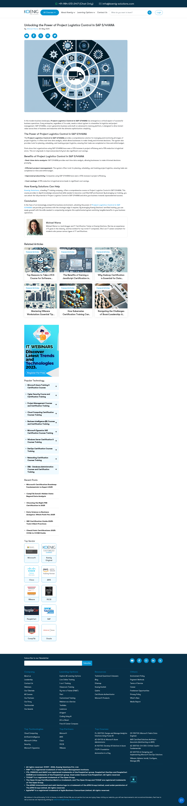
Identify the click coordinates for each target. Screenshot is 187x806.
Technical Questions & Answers (106, 676)
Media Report (135, 702)
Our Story (28, 702)
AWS (61, 737)
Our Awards (28, 709)
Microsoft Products (102, 698)
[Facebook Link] (33, 35)
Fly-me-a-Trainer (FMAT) (69, 691)
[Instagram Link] (40, 35)
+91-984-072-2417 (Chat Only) (76, 3)
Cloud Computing (31, 733)
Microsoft (63, 733)
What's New (134, 698)
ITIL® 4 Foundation (102, 749)
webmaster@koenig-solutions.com (67, 800)
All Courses (48, 12)
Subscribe (87, 663)
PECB (62, 744)
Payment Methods (137, 680)
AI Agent (63, 713)
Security (27, 744)
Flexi (61, 694)
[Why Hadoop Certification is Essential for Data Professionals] (111, 260)
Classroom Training (67, 687)
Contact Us (102, 12)
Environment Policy (137, 676)
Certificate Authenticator (104, 694)
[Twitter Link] (54, 35)
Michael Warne (32, 29)
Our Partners (29, 698)
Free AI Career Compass (69, 724)
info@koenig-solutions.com (118, 3)
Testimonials (29, 705)
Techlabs (63, 705)
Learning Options (85, 12)
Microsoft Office (30, 741)
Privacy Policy (135, 694)
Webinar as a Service (67, 702)
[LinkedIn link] (47, 35)
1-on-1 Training (65, 683)
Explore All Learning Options (70, 676)
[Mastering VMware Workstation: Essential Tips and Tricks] (40, 296)
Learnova (63, 709)
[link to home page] (31, 12)
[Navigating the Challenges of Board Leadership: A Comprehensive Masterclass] (111, 296)
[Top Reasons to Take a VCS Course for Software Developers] (40, 260)
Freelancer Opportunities (139, 691)
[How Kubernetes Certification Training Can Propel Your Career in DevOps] (76, 296)
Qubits (97, 691)
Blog (96, 680)
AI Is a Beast (64, 720)
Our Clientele (29, 691)
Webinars (27, 687)
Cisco (62, 741)
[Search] (150, 12)
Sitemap (98, 683)
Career (132, 687)
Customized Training (67, 698)
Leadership (28, 680)
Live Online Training (67, 680)
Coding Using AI (65, 716)
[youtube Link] (26, 35)
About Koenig (67, 12)
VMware (63, 748)
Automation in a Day (102, 753)
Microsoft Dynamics (32, 748)
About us (27, 676)
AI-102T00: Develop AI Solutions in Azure (110, 746)
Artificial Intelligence (32, 737)
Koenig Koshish (100, 687)
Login (159, 13)
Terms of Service (136, 683)
